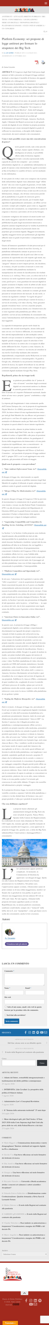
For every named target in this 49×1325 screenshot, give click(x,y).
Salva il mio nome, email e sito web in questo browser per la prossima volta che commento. (23, 1008)
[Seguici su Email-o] (45, 1032)
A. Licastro (9, 53)
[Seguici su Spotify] (37, 1032)
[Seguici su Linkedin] (33, 1032)
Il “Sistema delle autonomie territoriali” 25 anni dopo (25, 1110)
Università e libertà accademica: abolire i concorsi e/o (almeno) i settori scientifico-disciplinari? (24, 1184)
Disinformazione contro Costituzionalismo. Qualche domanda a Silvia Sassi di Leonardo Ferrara (24, 1196)
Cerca (4, 1058)
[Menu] (46, 3)
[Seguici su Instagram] (29, 1032)
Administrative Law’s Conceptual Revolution (21, 1101)
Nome (7, 988)
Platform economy (12, 25)
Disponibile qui (8, 574)
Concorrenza (15, 19)
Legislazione (30, 19)
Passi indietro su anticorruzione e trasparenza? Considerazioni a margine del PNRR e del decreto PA (24, 1226)
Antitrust (7, 16)
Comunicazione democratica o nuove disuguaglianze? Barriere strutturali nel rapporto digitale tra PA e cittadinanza (24, 1145)
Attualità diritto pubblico (27, 16)
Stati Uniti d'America (33, 25)
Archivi (5, 1250)
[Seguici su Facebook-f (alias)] (25, 1032)
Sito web (7, 997)
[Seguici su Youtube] (41, 1032)
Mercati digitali (10, 22)
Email (28, 988)
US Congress (8, 28)
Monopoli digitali (29, 22)
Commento (9, 971)
